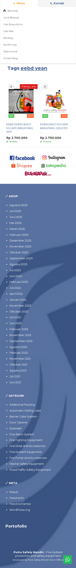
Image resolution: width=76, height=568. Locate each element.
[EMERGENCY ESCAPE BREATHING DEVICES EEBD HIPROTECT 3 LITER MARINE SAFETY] (55, 100)
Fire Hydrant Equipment (26, 452)
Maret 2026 (17, 228)
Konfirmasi (10, 44)
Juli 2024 (15, 287)
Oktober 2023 (19, 311)
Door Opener (19, 422)
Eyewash (16, 428)
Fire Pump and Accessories (28, 457)
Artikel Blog (10, 58)
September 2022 (21, 341)
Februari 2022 (19, 352)
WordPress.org (20, 509)
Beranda (12, 10)
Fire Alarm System (22, 434)
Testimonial (10, 51)
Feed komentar (20, 503)
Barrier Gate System (23, 416)
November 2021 (20, 358)
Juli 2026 (15, 211)
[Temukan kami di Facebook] (22, 157)
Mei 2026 (16, 223)
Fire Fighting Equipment (26, 440)
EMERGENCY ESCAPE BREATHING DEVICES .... (54, 128)
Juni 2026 (16, 217)
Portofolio (16, 526)
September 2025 (21, 258)
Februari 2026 (19, 234)
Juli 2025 (15, 270)
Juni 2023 (16, 323)
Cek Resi (8, 31)
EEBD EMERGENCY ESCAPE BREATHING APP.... (19, 128)
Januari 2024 (18, 299)
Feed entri (17, 498)
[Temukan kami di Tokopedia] (53, 165)
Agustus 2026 (18, 205)
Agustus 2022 (18, 347)
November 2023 (20, 305)
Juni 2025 (16, 276)
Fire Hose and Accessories (27, 446)
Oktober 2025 (19, 252)
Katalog (8, 37)
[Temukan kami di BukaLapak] (38, 173)
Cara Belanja (11, 17)
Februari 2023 (19, 329)
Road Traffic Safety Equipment (30, 469)
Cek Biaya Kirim (13, 24)
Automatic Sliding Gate (25, 410)
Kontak (58, 3)
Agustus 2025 (18, 264)
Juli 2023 (15, 317)
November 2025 (20, 246)
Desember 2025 (20, 240)
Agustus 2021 (18, 370)
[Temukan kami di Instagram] (53, 157)
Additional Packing (22, 404)
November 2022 (20, 335)
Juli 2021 (15, 376)
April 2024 (16, 293)
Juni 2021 (15, 382)
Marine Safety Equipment (27, 463)
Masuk (14, 492)
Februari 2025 (19, 281)
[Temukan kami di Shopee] (22, 165)
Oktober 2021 (18, 364)
